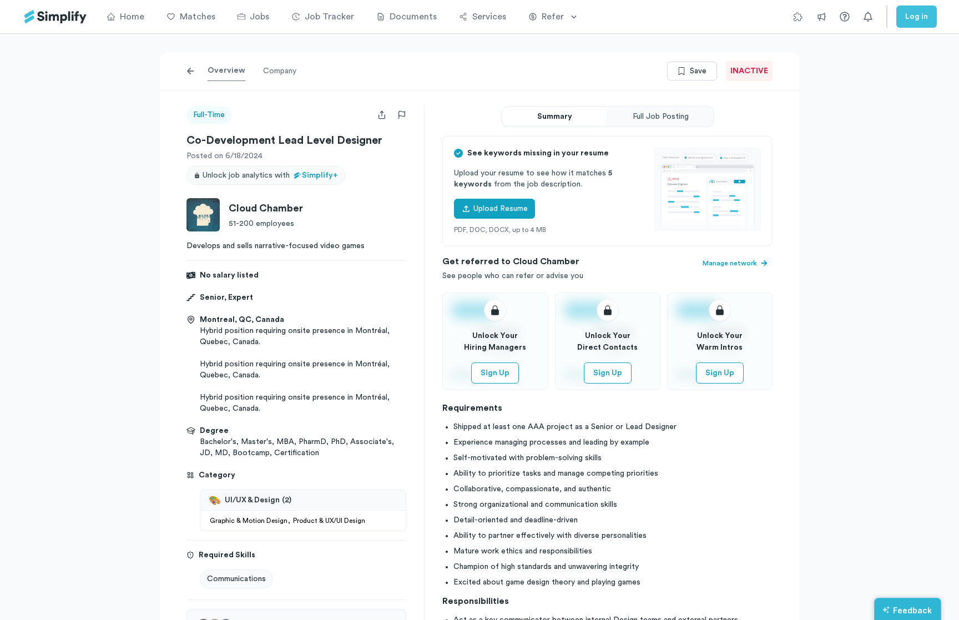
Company (279, 71)
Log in (916, 17)
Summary (554, 116)
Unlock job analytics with (270, 175)
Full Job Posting (661, 116)
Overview (226, 70)
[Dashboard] (55, 17)
